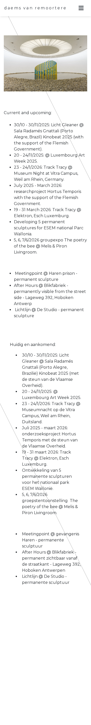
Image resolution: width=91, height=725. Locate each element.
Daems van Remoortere (35, 8)
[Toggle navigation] (81, 8)
